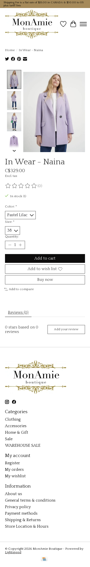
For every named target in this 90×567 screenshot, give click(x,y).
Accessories (15, 426)
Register (12, 463)
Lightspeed (13, 552)
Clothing (13, 419)
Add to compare (21, 289)
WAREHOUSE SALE (22, 445)
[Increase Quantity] (20, 245)
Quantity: (12, 236)
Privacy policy (18, 507)
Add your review (66, 329)
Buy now (45, 279)
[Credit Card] (44, 559)
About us (13, 494)
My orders (14, 469)
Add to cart (45, 258)
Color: (11, 206)
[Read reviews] (21, 186)
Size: (9, 221)
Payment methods (21, 513)
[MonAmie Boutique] (31, 24)
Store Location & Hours (26, 526)
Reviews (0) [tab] (18, 312)
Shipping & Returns (23, 520)
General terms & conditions (30, 500)
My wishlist (15, 476)
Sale (8, 439)
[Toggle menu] (83, 24)
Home (10, 50)
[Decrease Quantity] (9, 245)
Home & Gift (16, 432)
